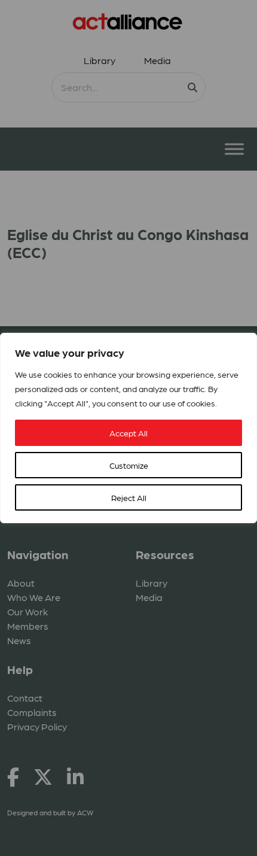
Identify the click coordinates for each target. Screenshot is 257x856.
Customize (128, 465)
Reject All (128, 497)
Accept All (128, 433)
